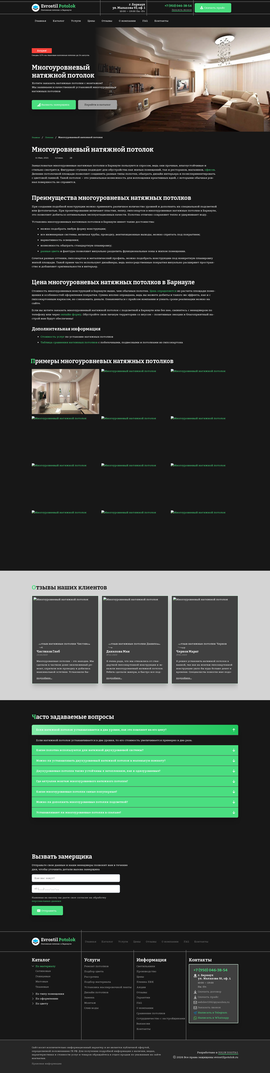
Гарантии (143, 997)
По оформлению (46, 998)
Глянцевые (43, 976)
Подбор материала (97, 981)
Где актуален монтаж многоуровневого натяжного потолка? (82, 781)
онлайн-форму (70, 314)
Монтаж (90, 1002)
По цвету (41, 1003)
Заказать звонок (182, 9)
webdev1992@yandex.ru (214, 1002)
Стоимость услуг (52, 336)
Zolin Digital (228, 1052)
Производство (146, 971)
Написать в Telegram (212, 1012)
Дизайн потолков (96, 992)
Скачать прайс (214, 7)
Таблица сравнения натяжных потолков (69, 342)
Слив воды (91, 1008)
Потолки (49, 137)
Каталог (58, 20)
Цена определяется (163, 291)
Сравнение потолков (150, 1013)
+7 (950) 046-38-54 (178, 6)
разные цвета (50, 251)
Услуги (76, 20)
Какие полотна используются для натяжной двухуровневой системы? (89, 750)
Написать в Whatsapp (213, 1017)
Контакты (161, 20)
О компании (127, 20)
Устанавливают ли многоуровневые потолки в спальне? (78, 812)
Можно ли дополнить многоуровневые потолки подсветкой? (82, 802)
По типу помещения (49, 993)
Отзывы (107, 20)
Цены (91, 20)
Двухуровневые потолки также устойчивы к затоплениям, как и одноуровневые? (98, 771)
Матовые (41, 981)
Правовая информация (47, 1063)
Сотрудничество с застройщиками (160, 1018)
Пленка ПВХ (145, 981)
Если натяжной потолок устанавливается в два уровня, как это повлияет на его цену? (101, 729)
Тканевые (42, 986)
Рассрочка (91, 976)
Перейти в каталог (97, 104)
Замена (89, 997)
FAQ (145, 20)
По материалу (45, 966)
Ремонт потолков (96, 966)
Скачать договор (209, 991)
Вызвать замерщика (55, 104)
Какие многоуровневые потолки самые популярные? (76, 791)
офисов (210, 169)
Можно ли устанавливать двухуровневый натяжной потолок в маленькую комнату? (100, 760)
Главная (40, 20)
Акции (141, 987)
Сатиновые (43, 971)
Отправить (49, 910)
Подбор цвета (94, 971)
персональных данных (46, 901)
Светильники (145, 966)
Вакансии (143, 1023)
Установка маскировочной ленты (108, 987)
